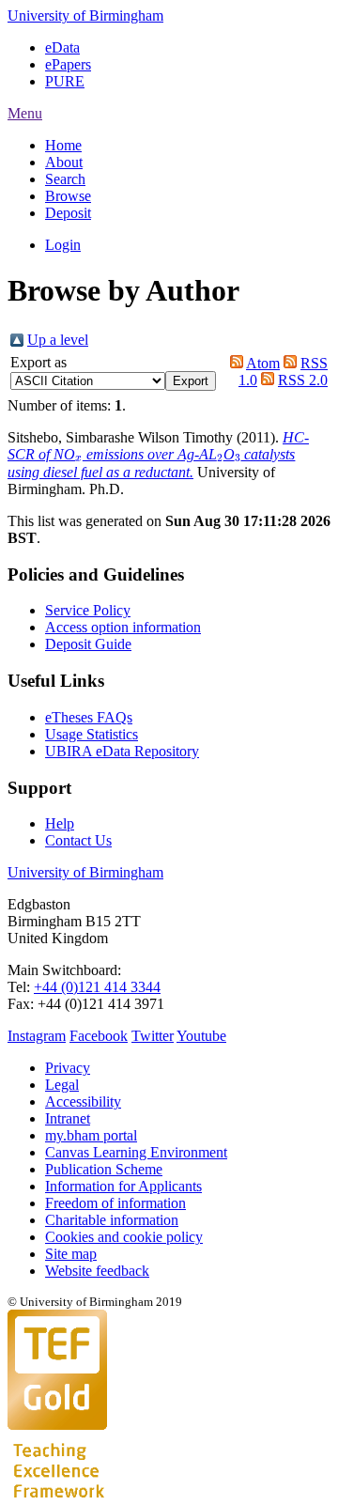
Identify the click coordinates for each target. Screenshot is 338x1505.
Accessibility (83, 1101)
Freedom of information (115, 1203)
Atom (263, 363)
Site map (71, 1254)
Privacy (67, 1068)
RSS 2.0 (303, 380)
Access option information (123, 627)
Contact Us (78, 840)
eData (62, 47)
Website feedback (97, 1271)
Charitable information (111, 1220)
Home (63, 145)
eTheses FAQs (88, 717)
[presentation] (79, 459)
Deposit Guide (88, 644)
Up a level (57, 340)
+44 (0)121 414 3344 (97, 987)
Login (63, 245)
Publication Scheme (103, 1169)
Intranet (67, 1118)
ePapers (68, 64)
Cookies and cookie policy (124, 1237)
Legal (62, 1085)
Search (65, 179)
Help (59, 823)
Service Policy (88, 610)
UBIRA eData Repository (122, 751)
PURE (64, 81)
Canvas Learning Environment (136, 1152)
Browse (68, 196)
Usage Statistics (91, 734)
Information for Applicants (123, 1186)
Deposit (68, 213)
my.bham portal (91, 1135)
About (64, 162)
